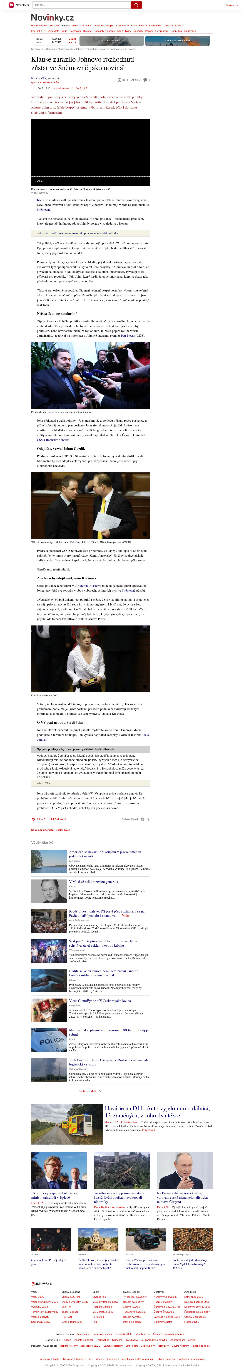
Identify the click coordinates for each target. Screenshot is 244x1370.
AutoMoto (53, 30)
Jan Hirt (66, 1306)
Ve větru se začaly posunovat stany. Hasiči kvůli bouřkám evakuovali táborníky (119, 1197)
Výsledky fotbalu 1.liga (105, 1301)
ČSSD (41, 440)
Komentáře (122, 25)
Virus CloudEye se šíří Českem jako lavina (100, 1000)
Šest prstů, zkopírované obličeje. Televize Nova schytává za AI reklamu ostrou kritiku (103, 943)
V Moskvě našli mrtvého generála (93, 881)
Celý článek (148, 1130)
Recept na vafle (132, 1316)
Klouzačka (132, 1339)
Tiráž (90, 1359)
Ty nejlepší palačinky (134, 1296)
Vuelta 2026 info (71, 1296)
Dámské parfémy (113, 1345)
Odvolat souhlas (165, 1359)
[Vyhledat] (136, 5)
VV (91, 204)
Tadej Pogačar (70, 1311)
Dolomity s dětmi (163, 1321)
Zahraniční (86, 25)
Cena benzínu (142, 1334)
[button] (90, 147)
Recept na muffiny (133, 1301)
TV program (161, 30)
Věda (64, 30)
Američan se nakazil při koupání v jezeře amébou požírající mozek (105, 853)
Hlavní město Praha (79, 920)
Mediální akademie (106, 1359)
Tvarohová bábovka (134, 1311)
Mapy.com (83, 1334)
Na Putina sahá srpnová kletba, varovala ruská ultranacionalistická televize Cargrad (182, 1197)
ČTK (43, 78)
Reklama (68, 1359)
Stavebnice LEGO (90, 1345)
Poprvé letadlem (163, 1301)
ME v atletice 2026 (103, 1311)
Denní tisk (176, 30)
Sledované (190, 30)
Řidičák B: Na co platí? (197, 1311)
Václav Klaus (63, 829)
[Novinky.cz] (52, 18)
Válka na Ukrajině (104, 25)
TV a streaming (76, 950)
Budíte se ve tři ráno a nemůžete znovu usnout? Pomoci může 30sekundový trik (103, 972)
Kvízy (128, 30)
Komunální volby (40, 1321)
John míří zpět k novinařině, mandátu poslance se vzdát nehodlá (77, 233)
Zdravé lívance (131, 1306)
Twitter (56, 1359)
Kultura (143, 25)
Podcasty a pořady (104, 30)
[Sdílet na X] (148, 819)
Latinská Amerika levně (167, 1316)
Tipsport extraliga (102, 1306)
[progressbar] (90, 176)
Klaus (40, 200)
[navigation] (4, 5)
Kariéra (80, 1359)
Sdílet (138, 80)
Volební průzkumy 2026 (44, 1301)
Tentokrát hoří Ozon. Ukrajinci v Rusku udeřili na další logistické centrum (109, 1062)
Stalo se (54, 25)
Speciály (138, 30)
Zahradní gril (177, 1339)
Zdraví (72, 980)
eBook (125, 80)
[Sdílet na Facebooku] (143, 819)
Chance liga (99, 1296)
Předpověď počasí (102, 1334)
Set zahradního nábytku (154, 1339)
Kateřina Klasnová (89, 585)
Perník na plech (132, 1321)
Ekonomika (155, 25)
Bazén (67, 1339)
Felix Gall (67, 1316)
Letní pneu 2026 (193, 1296)
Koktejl (179, 25)
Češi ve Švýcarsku (164, 1311)
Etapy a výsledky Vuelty (75, 1301)
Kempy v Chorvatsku (165, 1296)
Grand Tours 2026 (72, 1321)
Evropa (72, 886)
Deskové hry (148, 1345)
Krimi (134, 25)
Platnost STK (191, 1321)
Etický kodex (127, 1359)
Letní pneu (132, 1345)
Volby (75, 25)
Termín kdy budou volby (44, 1311)
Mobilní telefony (69, 1345)
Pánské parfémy (200, 1345)
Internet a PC (38, 30)
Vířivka (191, 1339)
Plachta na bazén (84, 1339)
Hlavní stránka (39, 25)
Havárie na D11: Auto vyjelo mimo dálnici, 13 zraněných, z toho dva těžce (157, 1111)
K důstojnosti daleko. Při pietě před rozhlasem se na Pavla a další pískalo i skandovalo (107, 913)
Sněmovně (43, 209)
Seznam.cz (232, 5)
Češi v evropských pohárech (169, 1334)
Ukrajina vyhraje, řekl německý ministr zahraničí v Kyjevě (54, 1195)
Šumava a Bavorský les (167, 1306)
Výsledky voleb (39, 1306)
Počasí (149, 30)
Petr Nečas (128, 335)
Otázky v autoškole (195, 1316)
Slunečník (117, 1339)
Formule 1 (98, 1316)
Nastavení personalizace (191, 1359)
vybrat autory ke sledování (44, 82)
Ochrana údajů (145, 1359)
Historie (87, 30)
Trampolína (102, 1339)
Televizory (163, 1345)
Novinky (35, 78)
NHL (95, 1321)
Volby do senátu (40, 1316)
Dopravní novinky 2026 (197, 1306)
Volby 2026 (37, 1296)
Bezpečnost (75, 1005)
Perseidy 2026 (123, 1334)
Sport (120, 30)
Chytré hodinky (180, 1345)
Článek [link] (38, 128)
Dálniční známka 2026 (197, 1301)
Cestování (75, 30)
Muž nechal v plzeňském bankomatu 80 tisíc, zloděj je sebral (109, 1032)
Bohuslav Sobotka (57, 440)
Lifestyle (168, 25)
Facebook (44, 1359)
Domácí (65, 25)
